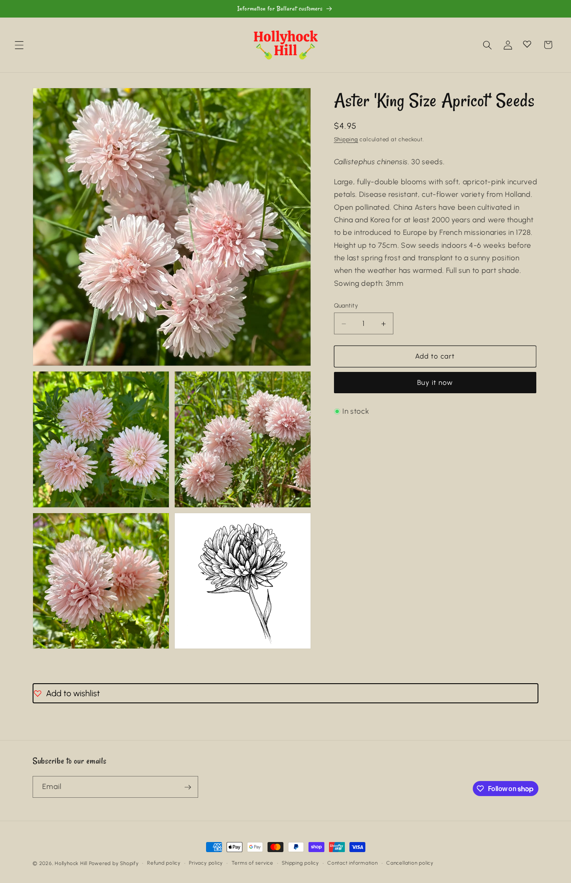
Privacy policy (206, 863)
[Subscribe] (188, 787)
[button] (19, 45)
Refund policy (164, 863)
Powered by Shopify (114, 863)
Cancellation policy (409, 863)
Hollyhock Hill (71, 863)
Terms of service (252, 863)
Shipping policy (300, 863)
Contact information (352, 863)
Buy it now (435, 383)
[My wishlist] (527, 44)
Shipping (346, 139)
